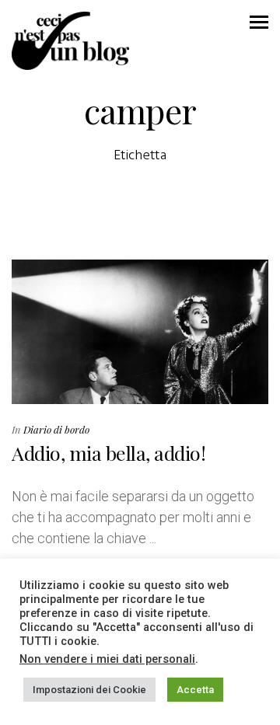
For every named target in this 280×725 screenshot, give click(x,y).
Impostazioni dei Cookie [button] (89, 689)
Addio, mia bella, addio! (108, 452)
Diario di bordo (56, 429)
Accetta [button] (195, 689)
